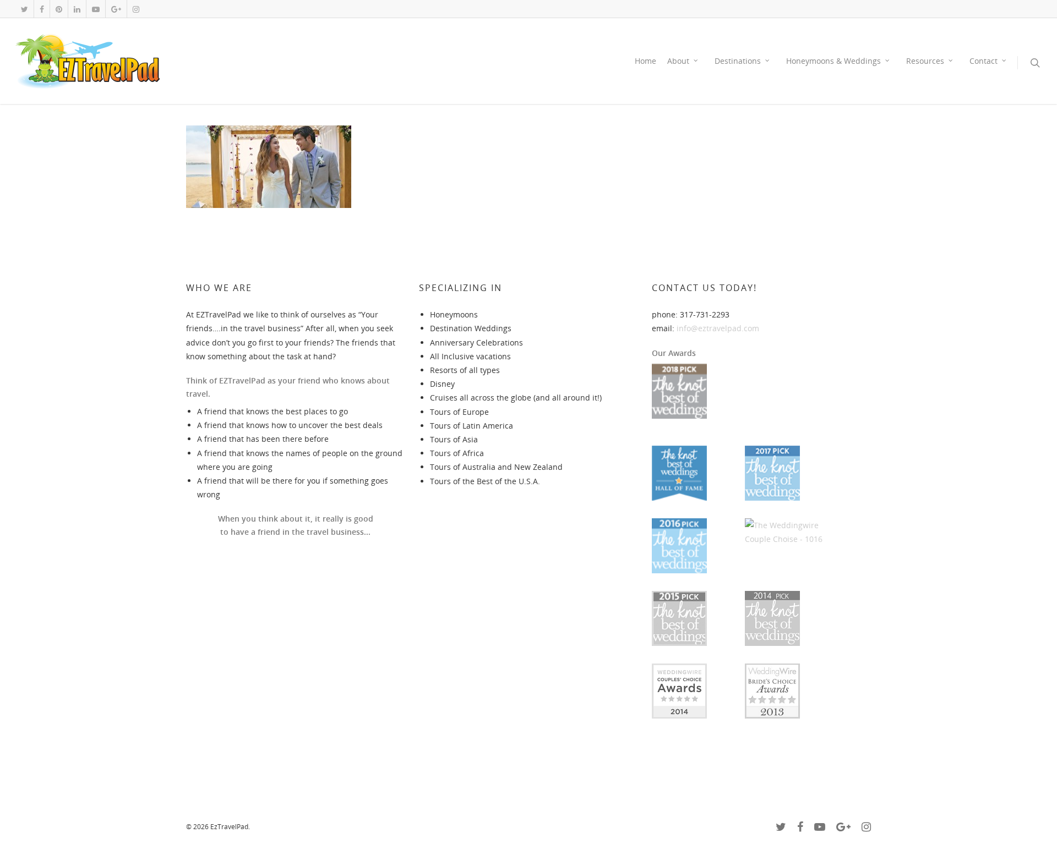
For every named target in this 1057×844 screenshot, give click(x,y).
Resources (925, 61)
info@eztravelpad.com (718, 328)
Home (645, 61)
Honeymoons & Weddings (833, 61)
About (678, 61)
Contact (983, 61)
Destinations (738, 61)
